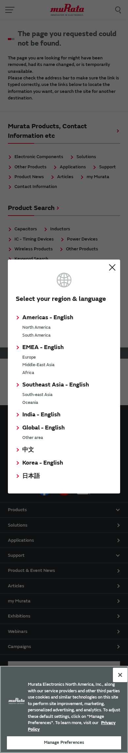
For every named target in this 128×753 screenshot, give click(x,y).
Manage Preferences (64, 742)
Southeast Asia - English (55, 384)
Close (112, 267)
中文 (28, 449)
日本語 (31, 476)
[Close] (120, 675)
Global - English (43, 427)
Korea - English (42, 463)
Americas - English (47, 317)
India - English (41, 414)
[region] (64, 709)
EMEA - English (43, 347)
